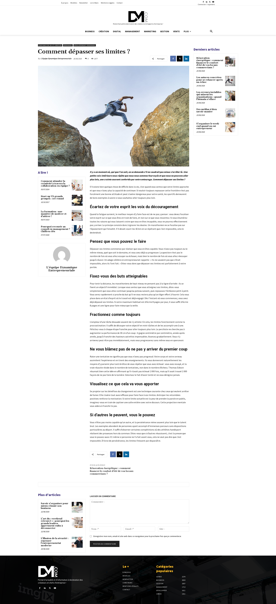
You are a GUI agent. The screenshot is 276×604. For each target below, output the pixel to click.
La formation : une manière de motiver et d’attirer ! (53, 214)
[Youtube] (213, 2)
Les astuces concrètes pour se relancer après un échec (209, 80)
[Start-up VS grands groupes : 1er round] (77, 200)
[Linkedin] (206, 2)
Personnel (68, 45)
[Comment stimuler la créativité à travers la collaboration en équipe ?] (77, 185)
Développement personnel (84, 45)
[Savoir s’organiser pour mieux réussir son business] (77, 507)
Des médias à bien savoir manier (206, 110)
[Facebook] (203, 2)
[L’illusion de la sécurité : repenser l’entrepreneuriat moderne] (77, 542)
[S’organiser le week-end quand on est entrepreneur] (230, 127)
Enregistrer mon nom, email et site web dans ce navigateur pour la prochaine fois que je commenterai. (137, 536)
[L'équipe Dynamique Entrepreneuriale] (61, 255)
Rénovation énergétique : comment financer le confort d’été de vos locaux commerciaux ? (111, 471)
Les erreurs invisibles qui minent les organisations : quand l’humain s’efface (208, 96)
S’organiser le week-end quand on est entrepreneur (208, 126)
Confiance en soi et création (50, 45)
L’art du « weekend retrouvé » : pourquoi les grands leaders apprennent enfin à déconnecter (55, 523)
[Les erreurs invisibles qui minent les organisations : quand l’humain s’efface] (230, 96)
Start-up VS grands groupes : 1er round (52, 197)
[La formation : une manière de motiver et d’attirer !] (77, 215)
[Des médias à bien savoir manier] (230, 113)
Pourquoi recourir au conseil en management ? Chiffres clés (55, 229)
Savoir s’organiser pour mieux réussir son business (54, 506)
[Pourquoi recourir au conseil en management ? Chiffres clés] (77, 230)
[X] (209, 2)
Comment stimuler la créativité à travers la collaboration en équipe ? (55, 183)
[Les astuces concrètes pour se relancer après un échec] (230, 81)
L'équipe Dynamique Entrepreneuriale (56, 58)
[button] (211, 31)
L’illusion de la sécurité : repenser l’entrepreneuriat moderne (54, 542)
